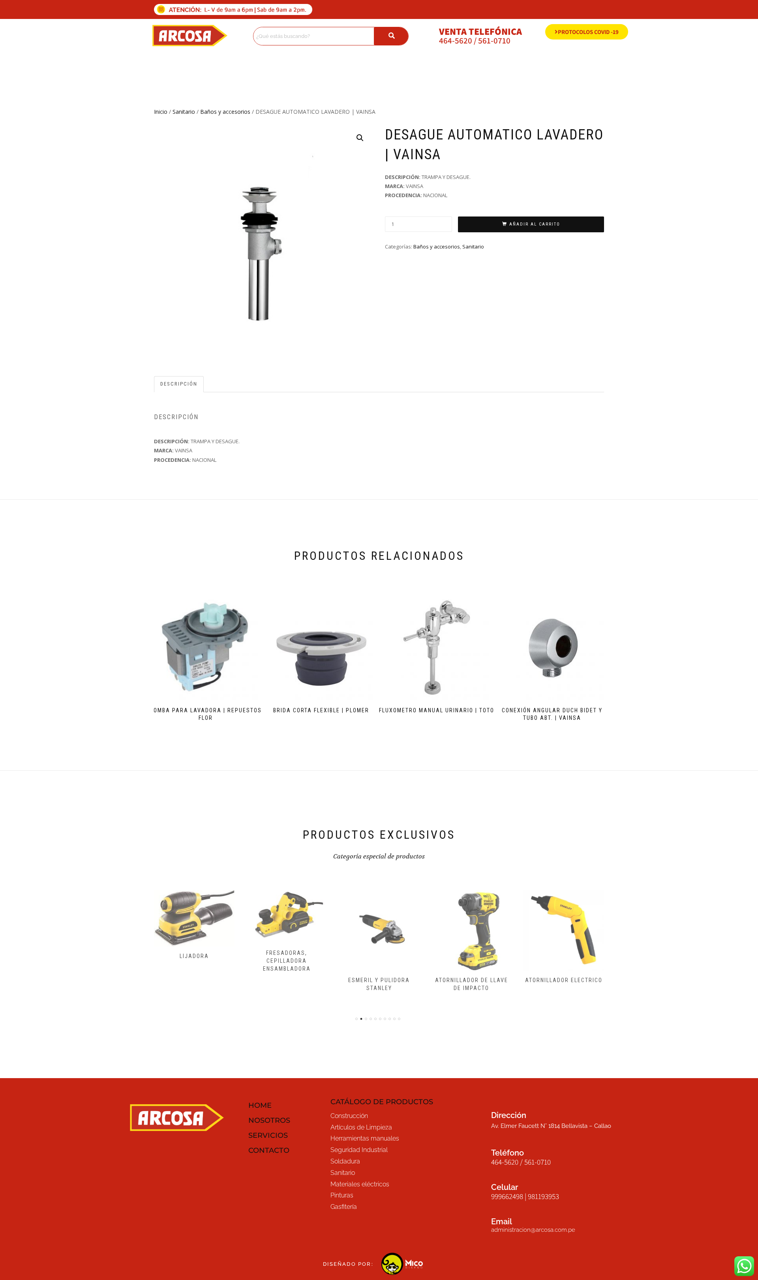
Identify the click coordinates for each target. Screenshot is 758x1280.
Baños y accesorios (225, 111)
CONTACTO (268, 1150)
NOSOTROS (269, 1120)
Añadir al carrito (534, 224)
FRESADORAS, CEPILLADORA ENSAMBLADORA (287, 960)
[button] (360, 138)
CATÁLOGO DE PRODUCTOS (381, 1101)
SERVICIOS (268, 1135)
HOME (260, 1105)
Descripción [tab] (178, 384)
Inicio (160, 111)
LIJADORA (194, 956)
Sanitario (184, 111)
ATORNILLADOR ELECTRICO (563, 980)
